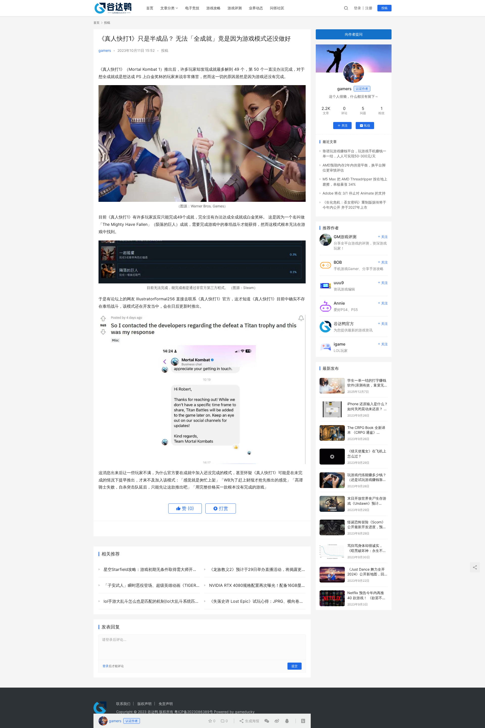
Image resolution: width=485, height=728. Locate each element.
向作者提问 (353, 34)
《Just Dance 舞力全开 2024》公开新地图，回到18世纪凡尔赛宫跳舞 (367, 574)
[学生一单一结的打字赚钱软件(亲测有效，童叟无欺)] (332, 386)
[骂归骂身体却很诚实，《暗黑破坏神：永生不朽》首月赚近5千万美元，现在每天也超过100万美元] (332, 551)
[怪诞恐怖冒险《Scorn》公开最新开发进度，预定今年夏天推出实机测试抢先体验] (332, 528)
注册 (368, 8)
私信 (367, 125)
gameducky (245, 712)
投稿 (384, 8)
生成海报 (251, 721)
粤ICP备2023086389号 (193, 712)
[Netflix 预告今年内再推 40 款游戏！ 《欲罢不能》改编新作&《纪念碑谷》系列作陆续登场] (332, 598)
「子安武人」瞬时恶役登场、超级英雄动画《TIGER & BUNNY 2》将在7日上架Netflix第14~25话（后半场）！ (151, 585)
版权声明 (144, 703)
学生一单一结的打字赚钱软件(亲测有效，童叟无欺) (366, 385)
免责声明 (166, 703)
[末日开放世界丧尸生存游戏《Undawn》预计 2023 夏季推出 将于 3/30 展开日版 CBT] (332, 504)
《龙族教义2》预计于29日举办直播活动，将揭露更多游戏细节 (257, 569)
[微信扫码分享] (266, 720)
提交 (295, 666)
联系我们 (123, 703)
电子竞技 (192, 8)
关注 (345, 125)
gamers (105, 50)
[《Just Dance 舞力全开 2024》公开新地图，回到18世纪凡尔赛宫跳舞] (332, 575)
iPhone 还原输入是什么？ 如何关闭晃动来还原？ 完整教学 (367, 409)
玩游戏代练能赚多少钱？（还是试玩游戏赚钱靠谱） (366, 480)
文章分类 (167, 8)
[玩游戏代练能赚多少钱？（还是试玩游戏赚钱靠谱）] (332, 480)
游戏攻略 (213, 8)
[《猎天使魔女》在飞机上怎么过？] (332, 457)
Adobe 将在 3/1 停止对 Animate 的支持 (354, 193)
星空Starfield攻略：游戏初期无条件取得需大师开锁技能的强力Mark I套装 (151, 569)
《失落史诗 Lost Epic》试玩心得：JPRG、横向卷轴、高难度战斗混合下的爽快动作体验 (257, 601)
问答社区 (277, 8)
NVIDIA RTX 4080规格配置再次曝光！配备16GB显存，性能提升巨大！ (257, 585)
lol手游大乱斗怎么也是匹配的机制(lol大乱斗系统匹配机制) (151, 601)
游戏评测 (235, 8)
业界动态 (256, 8)
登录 (357, 8)
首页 (149, 8)
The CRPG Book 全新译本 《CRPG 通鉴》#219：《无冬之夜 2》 (366, 432)
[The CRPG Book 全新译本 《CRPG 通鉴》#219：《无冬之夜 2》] (332, 433)
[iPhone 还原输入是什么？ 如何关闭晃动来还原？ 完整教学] (332, 409)
